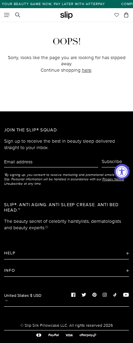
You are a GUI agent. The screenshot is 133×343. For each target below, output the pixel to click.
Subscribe (112, 161)
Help (9, 253)
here (86, 70)
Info (9, 270)
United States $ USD (22, 295)
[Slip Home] (66, 15)
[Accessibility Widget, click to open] (122, 171)
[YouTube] (126, 295)
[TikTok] (114, 295)
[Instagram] (104, 295)
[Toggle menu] (7, 15)
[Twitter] (84, 295)
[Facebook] (73, 295)
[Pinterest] (94, 295)
